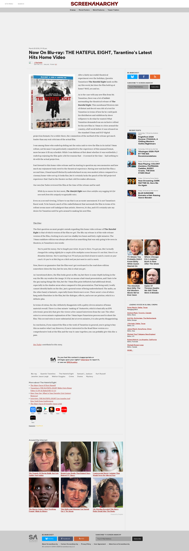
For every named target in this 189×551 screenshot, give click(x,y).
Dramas (73, 10)
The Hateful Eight (66, 374)
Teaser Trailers (113, 10)
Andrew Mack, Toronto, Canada (139, 313)
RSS (82, 539)
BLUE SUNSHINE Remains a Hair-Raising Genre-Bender (149, 195)
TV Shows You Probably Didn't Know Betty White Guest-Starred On (134, 261)
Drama (80, 376)
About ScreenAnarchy (50, 544)
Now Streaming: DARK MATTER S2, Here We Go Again (149, 183)
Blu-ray (34, 374)
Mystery (89, 376)
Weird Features (98, 10)
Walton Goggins (58, 376)
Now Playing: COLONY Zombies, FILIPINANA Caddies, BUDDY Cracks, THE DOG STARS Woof (149, 168)
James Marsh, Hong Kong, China (139, 329)
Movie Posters (84, 10)
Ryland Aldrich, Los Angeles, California (142, 340)
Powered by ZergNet (117, 514)
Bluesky (50, 539)
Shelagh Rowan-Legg (135, 345)
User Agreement (100, 544)
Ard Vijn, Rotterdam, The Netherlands (141, 318)
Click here (85, 360)
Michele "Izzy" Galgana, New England (141, 334)
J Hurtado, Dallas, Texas (136, 324)
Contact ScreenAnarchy (69, 544)
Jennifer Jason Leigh (39, 376)
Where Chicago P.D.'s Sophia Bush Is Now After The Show (151, 260)
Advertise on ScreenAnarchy (119, 544)
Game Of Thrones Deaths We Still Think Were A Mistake (151, 289)
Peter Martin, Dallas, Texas (137, 307)
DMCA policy (72, 362)
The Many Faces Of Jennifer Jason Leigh (46, 403)
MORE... (130, 350)
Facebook (66, 539)
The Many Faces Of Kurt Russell (43, 385)
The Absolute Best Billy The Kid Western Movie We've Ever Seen (133, 290)
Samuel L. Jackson (84, 374)
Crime (71, 376)
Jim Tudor (37, 344)
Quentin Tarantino (47, 374)
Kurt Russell (101, 374)
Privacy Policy (86, 544)
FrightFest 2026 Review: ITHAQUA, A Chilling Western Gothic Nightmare (148, 140)
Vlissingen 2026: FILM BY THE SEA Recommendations (148, 153)
